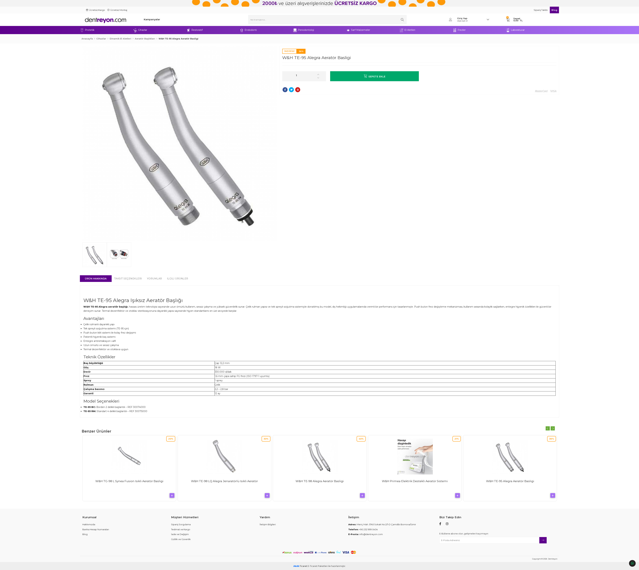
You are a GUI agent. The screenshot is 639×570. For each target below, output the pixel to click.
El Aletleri (409, 29)
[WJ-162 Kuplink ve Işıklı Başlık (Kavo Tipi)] (224, 440)
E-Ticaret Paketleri (318, 566)
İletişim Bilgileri (268, 524)
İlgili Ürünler (177, 278)
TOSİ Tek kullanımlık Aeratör (129, 481)
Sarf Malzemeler (360, 29)
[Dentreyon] (109, 19)
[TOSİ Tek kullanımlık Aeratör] (129, 456)
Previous (548, 428)
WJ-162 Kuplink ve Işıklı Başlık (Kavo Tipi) (224, 448)
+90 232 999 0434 (363, 529)
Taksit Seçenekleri (128, 278)
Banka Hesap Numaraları (95, 529)
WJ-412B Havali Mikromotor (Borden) (415, 481)
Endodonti (251, 29)
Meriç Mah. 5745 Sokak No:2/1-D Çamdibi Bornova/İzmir (382, 524)
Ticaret (300, 566)
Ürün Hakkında (96, 278)
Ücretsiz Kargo (97, 10)
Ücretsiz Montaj (118, 10)
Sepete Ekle (377, 76)
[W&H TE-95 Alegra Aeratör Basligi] (179, 143)
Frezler (462, 29)
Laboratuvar (518, 29)
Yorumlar (154, 278)
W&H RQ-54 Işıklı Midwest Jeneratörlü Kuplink (510, 481)
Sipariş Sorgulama (181, 524)
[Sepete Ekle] (172, 495)
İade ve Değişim (180, 534)
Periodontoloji (306, 29)
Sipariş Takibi (541, 10)
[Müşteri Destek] (632, 563)
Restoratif (197, 29)
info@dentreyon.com (365, 534)
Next (553, 428)
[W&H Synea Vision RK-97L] (320, 456)
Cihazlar (142, 29)
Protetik (89, 29)
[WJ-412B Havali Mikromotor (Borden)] (415, 456)
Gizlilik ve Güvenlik (181, 539)
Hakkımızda (88, 524)
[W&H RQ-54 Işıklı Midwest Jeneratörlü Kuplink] (510, 456)
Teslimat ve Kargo (180, 529)
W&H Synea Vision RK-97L (319, 481)
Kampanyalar (152, 19)
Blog (554, 10)
